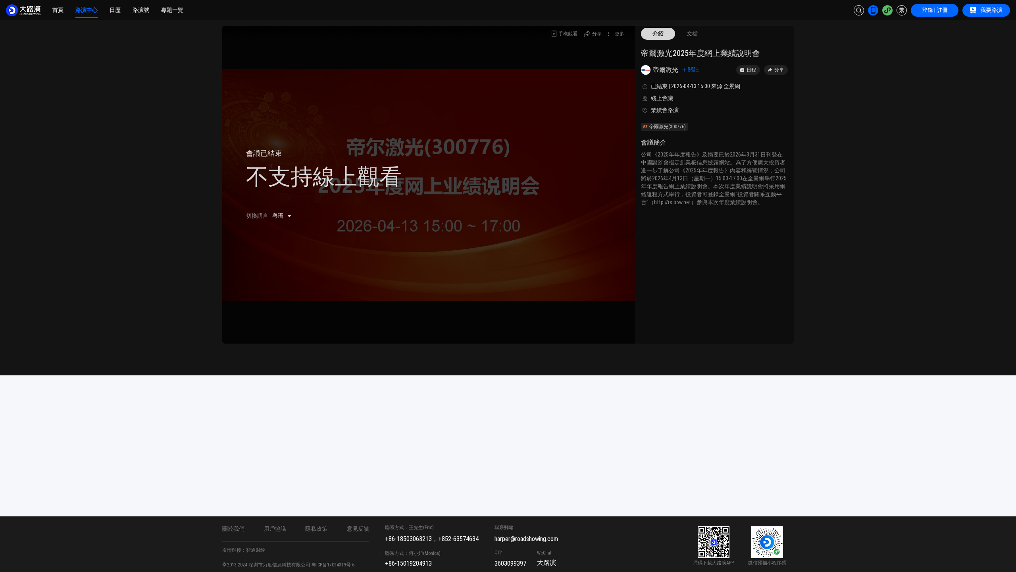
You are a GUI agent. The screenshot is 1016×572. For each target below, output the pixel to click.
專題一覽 (172, 10)
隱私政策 (316, 529)
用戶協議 (275, 529)
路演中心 (86, 10)
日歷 (115, 10)
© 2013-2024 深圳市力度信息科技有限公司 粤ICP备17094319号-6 (288, 565)
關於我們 (233, 529)
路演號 (141, 10)
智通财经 (255, 550)
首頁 (58, 10)
